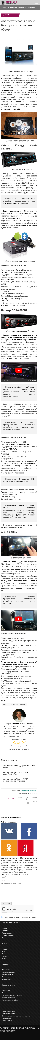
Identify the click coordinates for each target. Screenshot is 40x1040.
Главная (3, 7)
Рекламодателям (7, 933)
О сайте (4, 928)
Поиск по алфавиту (8, 935)
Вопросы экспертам (8, 972)
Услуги (4, 951)
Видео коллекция (7, 974)
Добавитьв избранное (33, 798)
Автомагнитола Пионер (12, 351)
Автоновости (6, 970)
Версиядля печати (33, 802)
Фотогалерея (6, 977)
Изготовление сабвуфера (10, 1000)
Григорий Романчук (17, 704)
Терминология (6, 938)
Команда (5, 931)
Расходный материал (8, 1011)
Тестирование (6, 979)
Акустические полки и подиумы (12, 995)
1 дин (21, 638)
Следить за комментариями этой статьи (19, 917)
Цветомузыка (6, 1018)
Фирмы (4, 949)
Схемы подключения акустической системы (16, 1016)
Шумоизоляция (7, 1021)
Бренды (4, 956)
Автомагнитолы (30, 7)
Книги (4, 958)
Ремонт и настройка (8, 1013)
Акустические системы (16, 7)
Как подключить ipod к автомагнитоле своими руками (19, 186)
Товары (4, 954)
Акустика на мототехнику (10, 993)
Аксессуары (6, 990)
